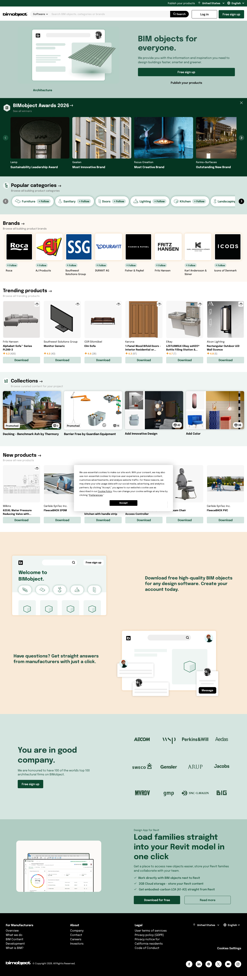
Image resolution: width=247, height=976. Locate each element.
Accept (123, 503)
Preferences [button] (96, 495)
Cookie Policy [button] (105, 491)
